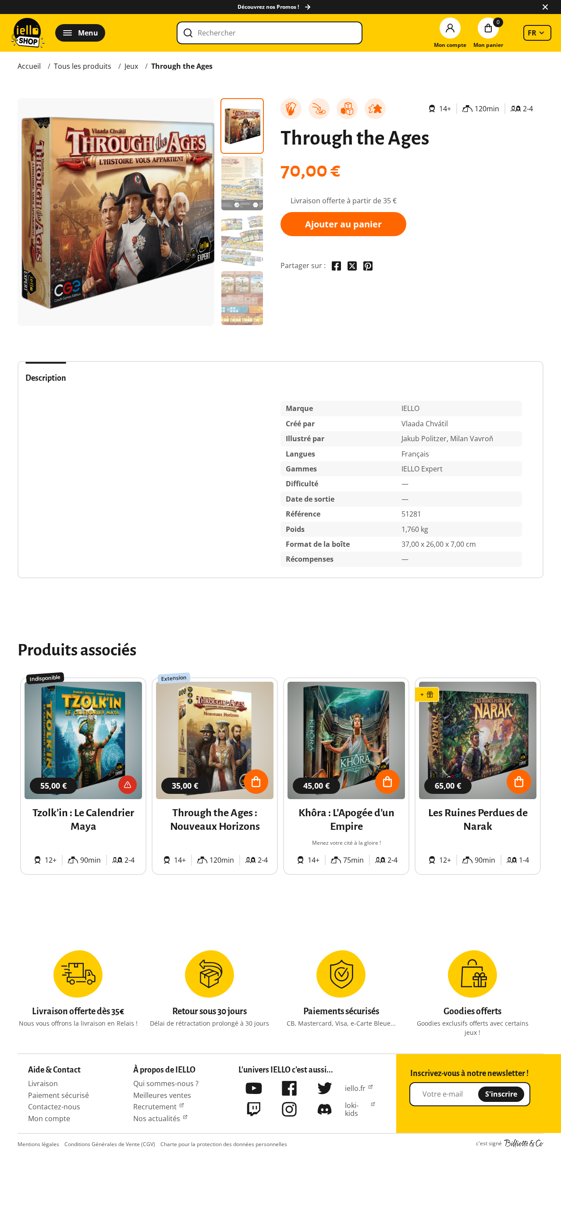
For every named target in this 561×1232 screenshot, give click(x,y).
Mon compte (49, 1118)
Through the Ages (182, 66)
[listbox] (537, 33)
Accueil (29, 66)
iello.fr (355, 1088)
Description (45, 378)
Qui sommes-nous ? (166, 1083)
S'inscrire (501, 1094)
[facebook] (289, 1088)
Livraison (43, 1083)
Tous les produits (82, 66)
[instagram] (289, 1109)
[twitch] (254, 1109)
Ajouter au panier (343, 224)
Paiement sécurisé (58, 1095)
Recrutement (155, 1107)
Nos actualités (156, 1118)
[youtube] (254, 1088)
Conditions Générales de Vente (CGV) (109, 1144)
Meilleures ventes (162, 1095)
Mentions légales (38, 1144)
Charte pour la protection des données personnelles (223, 1144)
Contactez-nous (54, 1107)
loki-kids (352, 1109)
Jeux (131, 66)
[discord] (325, 1109)
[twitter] (325, 1088)
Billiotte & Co (523, 1143)
